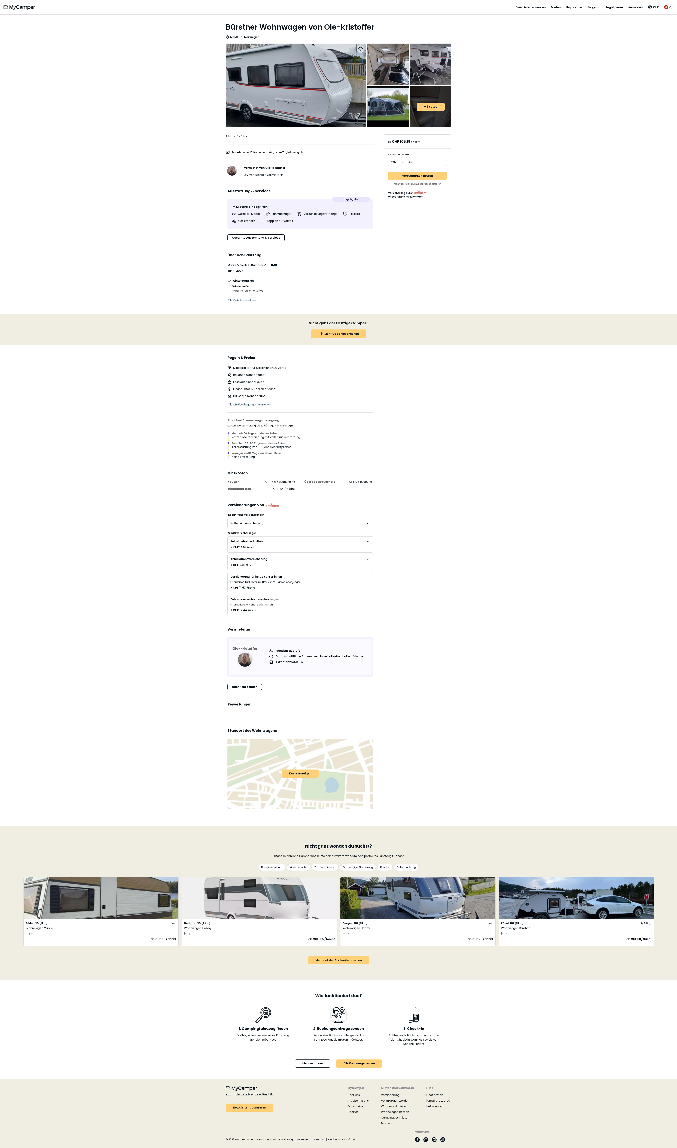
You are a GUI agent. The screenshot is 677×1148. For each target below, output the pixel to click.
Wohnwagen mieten (395, 1112)
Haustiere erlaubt (271, 867)
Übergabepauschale (319, 482)
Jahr (230, 271)
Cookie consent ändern (342, 1139)
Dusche (385, 867)
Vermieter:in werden (531, 7)
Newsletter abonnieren (249, 1107)
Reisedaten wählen (399, 154)
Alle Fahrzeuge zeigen (359, 1063)
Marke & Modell (238, 265)
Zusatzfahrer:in (239, 489)
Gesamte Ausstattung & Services (256, 238)
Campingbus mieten (395, 1118)
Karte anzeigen (300, 773)
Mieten (556, 7)
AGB (259, 1139)
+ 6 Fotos (430, 107)
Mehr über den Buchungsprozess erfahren (417, 183)
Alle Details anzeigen (241, 300)
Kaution (233, 482)
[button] (653, 7)
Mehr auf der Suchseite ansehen (338, 960)
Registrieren (614, 7)
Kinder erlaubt (298, 867)
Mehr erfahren (312, 1063)
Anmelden (635, 7)
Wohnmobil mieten (394, 1106)
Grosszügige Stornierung (358, 867)
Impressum (303, 1139)
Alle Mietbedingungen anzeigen (249, 404)
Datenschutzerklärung (279, 1139)
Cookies (352, 1112)
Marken (386, 1123)
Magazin (594, 7)
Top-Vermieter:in (325, 867)
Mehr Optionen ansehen (341, 334)
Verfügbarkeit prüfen (417, 176)
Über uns (353, 1095)
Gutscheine (355, 1106)
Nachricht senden (244, 687)
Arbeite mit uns (358, 1101)
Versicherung (390, 1095)
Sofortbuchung (406, 867)
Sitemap (319, 1139)
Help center (574, 7)
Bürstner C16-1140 (264, 265)
